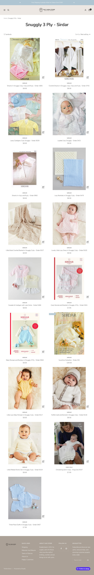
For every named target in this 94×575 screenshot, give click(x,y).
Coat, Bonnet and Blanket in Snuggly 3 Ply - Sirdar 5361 (69, 305)
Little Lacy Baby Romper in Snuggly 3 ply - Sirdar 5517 (25, 415)
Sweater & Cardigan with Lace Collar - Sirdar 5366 (24, 305)
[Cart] (89, 10)
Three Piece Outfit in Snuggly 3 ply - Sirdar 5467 (25, 525)
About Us (25, 556)
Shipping (25, 547)
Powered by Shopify (20, 569)
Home (5, 18)
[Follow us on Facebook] (61, 548)
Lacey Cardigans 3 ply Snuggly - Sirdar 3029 (24, 141)
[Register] (87, 560)
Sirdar (24, 83)
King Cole (69, 467)
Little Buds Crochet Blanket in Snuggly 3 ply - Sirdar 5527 (25, 250)
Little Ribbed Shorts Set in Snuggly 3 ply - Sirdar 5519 (25, 470)
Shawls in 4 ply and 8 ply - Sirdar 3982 (25, 196)
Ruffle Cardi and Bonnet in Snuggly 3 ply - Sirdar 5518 (69, 415)
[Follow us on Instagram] (66, 548)
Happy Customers (27, 560)
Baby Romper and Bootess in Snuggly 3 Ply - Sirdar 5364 (25, 360)
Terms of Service (27, 553)
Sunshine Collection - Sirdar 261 (69, 360)
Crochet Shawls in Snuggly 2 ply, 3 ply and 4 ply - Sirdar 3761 (69, 86)
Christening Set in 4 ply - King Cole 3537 (69, 470)
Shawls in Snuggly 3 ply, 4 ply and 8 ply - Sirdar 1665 (25, 86)
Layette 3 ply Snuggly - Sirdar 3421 (69, 141)
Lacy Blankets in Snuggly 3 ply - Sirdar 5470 (69, 196)
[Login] (85, 10)
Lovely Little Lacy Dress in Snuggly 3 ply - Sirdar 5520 (69, 250)
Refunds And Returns (29, 550)
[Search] (8, 10)
